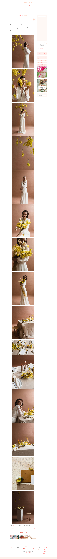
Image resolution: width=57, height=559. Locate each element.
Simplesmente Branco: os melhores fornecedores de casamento (28, 4)
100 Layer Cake (15, 525)
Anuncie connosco (31, 10)
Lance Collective (30, 557)
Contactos (45, 547)
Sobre (12, 547)
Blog (14, 10)
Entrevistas (20, 11)
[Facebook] (42, 10)
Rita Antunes (38, 557)
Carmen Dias (45, 557)
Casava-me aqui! (37, 11)
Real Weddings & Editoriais (28, 11)
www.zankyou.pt (28, 552)
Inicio (11, 10)
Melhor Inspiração (13, 11)
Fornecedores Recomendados (21, 10)
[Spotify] (45, 10)
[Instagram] (46, 10)
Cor (21, 21)
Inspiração (24, 21)
